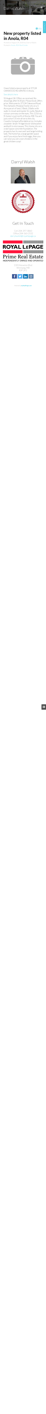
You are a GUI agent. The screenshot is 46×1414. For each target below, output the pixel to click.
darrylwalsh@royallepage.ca (23, 236)
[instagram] (31, 276)
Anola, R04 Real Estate (19, 45)
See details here (11, 94)
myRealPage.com (26, 285)
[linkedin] (26, 276)
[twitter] (20, 276)
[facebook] (15, 276)
